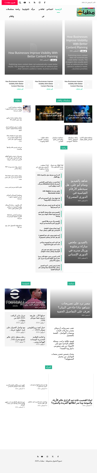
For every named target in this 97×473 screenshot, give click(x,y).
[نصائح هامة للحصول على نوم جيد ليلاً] (27, 226)
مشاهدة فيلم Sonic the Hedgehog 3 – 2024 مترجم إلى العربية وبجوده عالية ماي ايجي (79, 115)
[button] (20, 2)
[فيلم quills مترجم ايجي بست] (27, 187)
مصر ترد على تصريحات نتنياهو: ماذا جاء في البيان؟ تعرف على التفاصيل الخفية (73, 307)
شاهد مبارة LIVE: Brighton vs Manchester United (51, 192)
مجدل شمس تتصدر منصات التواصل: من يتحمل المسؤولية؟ (62, 356)
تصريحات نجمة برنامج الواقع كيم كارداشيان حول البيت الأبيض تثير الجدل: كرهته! (13, 158)
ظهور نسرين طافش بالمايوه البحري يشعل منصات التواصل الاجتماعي (15, 386)
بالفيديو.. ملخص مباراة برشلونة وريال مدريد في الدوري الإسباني (78, 248)
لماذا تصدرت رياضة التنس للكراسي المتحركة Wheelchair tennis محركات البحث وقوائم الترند (49, 184)
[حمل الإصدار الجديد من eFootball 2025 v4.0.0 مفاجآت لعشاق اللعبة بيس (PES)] (26, 299)
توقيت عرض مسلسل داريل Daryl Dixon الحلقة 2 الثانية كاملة (14, 128)
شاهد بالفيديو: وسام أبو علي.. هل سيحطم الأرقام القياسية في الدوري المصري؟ (76, 188)
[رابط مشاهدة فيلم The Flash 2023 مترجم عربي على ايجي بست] (27, 177)
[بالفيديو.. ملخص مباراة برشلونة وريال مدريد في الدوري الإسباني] (78, 236)
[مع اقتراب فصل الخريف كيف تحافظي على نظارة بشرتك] (37, 395)
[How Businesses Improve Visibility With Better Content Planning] (33, 47)
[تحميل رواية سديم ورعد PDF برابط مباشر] (27, 167)
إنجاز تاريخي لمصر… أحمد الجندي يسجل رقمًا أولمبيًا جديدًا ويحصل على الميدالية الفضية (49, 267)
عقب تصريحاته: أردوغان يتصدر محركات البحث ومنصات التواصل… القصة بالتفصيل (63, 331)
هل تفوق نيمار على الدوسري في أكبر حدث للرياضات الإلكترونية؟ (49, 199)
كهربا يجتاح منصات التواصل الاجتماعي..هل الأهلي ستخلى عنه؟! (50, 229)
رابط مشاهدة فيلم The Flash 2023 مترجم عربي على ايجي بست (13, 177)
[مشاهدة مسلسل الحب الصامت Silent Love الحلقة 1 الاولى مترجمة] (27, 109)
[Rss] (38, 457)
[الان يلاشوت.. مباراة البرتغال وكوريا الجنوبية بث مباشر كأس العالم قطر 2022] (27, 206)
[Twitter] (29, 2)
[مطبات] (85, 12)
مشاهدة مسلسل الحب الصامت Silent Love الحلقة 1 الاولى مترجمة (13, 109)
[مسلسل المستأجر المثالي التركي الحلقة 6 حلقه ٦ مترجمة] (27, 197)
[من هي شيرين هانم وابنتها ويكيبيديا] (27, 148)
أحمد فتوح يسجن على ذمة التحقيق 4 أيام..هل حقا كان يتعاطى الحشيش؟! (49, 236)
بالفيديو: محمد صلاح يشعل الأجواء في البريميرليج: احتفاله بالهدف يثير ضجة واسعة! (49, 214)
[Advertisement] (48, 427)
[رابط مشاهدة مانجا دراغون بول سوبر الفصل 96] (27, 119)
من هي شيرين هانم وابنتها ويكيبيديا (14, 148)
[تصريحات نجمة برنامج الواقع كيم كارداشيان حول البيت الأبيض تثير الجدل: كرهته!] (27, 158)
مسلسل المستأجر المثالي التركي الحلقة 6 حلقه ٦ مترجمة (14, 197)
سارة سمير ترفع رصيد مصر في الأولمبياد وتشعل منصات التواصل (50, 250)
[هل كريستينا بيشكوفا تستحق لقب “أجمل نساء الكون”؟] (37, 378)
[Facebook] (44, 2)
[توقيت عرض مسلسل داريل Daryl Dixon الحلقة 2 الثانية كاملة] (27, 128)
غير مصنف (53, 60)
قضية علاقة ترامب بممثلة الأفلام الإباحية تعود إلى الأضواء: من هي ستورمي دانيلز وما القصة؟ (63, 344)
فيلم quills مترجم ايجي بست (13, 187)
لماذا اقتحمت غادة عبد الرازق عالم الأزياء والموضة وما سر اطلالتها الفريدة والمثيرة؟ (71, 401)
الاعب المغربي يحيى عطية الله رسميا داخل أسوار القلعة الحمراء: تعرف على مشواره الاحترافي (49, 258)
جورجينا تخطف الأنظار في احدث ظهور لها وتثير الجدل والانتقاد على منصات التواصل (15, 403)
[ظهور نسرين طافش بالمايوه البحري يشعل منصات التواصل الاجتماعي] (15, 378)
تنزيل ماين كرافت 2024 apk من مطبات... (18, 318)
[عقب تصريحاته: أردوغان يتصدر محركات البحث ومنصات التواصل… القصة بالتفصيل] (84, 328)
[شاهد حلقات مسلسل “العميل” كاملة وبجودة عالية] (42, 130)
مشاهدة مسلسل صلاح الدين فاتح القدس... (57, 139)
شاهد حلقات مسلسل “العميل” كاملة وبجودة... (43, 139)
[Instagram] (39, 2)
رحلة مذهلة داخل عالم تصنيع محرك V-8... (16, 338)
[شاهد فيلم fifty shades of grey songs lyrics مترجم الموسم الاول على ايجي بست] (27, 138)
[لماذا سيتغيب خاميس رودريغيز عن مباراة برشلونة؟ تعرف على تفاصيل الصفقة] (42, 157)
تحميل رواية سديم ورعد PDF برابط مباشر (13, 167)
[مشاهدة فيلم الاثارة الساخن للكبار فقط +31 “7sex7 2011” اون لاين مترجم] (85, 130)
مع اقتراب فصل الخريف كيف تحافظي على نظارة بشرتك (37, 403)
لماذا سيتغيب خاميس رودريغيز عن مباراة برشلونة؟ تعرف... (42, 168)
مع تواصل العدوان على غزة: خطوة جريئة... (16, 329)
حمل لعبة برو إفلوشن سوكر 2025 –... (36, 329)
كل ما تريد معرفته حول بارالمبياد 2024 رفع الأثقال (48, 176)
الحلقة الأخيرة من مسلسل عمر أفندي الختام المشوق (50, 114)
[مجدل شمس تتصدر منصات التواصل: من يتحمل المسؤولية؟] (84, 354)
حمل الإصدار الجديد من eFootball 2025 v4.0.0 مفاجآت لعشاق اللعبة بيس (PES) (27, 303)
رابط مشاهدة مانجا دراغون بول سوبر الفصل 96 (14, 118)
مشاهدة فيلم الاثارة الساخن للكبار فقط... (85, 138)
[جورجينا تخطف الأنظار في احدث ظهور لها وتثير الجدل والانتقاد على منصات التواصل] (15, 395)
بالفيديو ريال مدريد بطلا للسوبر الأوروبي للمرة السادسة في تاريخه (50, 222)
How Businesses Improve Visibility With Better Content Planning (33, 54)
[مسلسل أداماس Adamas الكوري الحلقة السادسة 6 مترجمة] (27, 216)
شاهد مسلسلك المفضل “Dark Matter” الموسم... (72, 139)
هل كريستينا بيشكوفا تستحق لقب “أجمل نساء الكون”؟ (38, 386)
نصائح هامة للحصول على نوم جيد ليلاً (13, 226)
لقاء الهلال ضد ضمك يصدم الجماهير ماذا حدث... (56, 167)
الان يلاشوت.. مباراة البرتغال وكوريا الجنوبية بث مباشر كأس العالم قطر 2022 (13, 207)
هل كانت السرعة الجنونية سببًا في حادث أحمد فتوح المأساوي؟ (50, 243)
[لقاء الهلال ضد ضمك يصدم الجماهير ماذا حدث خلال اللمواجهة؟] (56, 157)
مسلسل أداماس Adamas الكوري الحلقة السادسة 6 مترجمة (14, 216)
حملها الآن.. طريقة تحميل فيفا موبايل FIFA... (37, 318)
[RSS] (34, 2)
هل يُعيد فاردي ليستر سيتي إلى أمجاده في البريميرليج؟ (48, 206)
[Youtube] (24, 2)
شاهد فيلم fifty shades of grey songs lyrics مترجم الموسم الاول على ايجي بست (14, 138)
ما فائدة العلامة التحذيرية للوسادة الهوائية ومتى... (38, 339)
